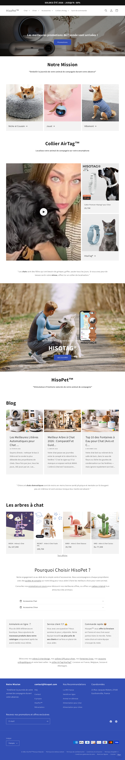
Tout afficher (62, 555)
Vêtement (89, 126)
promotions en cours (37, 586)
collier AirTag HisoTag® (62, 662)
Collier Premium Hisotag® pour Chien (97, 205)
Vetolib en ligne (69, 694)
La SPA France (68, 690)
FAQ (36, 690)
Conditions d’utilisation (94, 752)
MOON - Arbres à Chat (16, 544)
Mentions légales (102, 754)
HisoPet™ (38, 703)
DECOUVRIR (62, 357)
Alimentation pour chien (72, 707)
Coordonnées (114, 754)
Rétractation (39, 707)
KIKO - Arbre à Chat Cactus (103, 544)
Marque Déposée (38, 752)
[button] (26, 10)
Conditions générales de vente (85, 754)
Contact (38, 694)
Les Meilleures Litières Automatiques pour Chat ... (24, 441)
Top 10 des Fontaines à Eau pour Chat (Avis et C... (100, 441)
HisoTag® (88, 255)
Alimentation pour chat (72, 703)
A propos (38, 698)
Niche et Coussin (17, 126)
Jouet (49, 126)
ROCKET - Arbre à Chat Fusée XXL (47, 545)
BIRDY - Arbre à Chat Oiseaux (75, 544)
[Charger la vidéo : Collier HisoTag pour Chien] (43, 212)
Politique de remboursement (55, 752)
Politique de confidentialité (75, 752)
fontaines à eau (87, 658)
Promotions (62, 42)
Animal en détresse (70, 698)
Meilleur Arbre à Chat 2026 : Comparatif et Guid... (61, 441)
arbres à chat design (41, 658)
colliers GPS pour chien (65, 658)
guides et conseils (33, 580)
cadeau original (98, 586)
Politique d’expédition (112, 752)
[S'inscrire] (47, 721)
